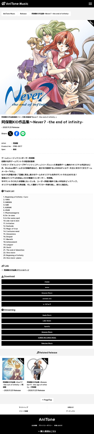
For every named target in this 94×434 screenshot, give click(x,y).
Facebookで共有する (16, 133)
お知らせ (71, 407)
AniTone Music (9, 14)
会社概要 (34, 425)
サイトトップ (23, 407)
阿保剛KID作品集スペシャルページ (16, 270)
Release (23, 14)
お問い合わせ (58, 425)
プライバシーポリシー (46, 425)
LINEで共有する (22, 133)
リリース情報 (23, 411)
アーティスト (70, 411)
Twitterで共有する (10, 133)
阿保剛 (15, 143)
